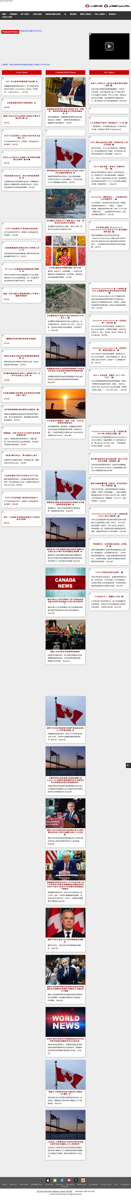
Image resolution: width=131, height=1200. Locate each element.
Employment (81, 1184)
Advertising (70, 1184)
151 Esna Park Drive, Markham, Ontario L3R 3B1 (54, 1191)
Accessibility (93, 1184)
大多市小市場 (7, 17)
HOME (4, 14)
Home (4, 1184)
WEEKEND (73, 14)
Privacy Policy (106, 1184)
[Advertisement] (65, 23)
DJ (65, 14)
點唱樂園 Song (37, 1184)
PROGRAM (13, 14)
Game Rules (23, 1184)
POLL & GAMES (100, 14)
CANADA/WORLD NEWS (53, 14)
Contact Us (49, 1184)
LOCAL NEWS (37, 14)
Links (116, 1184)
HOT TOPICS (25, 14)
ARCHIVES (112, 14)
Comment (59, 1184)
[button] (109, 46)
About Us (13, 1184)
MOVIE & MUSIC (85, 14)
